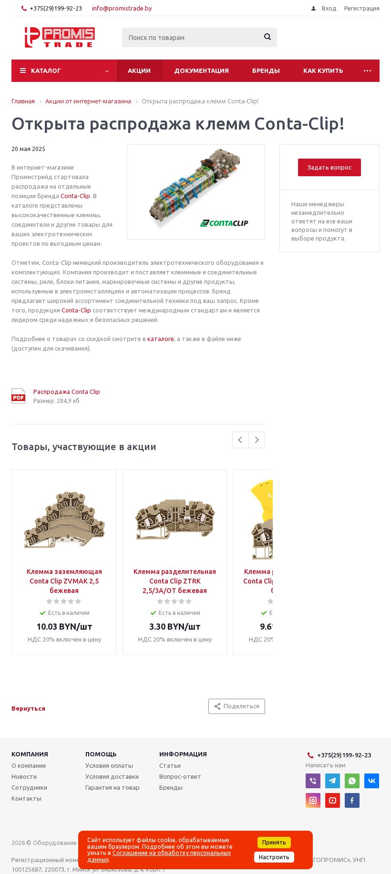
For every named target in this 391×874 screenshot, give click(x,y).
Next (257, 440)
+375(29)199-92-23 (56, 8)
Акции (139, 70)
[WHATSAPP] (352, 781)
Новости (24, 776)
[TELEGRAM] (332, 781)
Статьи (170, 765)
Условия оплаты (109, 765)
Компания (29, 754)
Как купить (323, 70)
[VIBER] (313, 781)
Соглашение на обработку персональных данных (159, 856)
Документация (201, 70)
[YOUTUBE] (332, 800)
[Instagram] (313, 800)
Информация (183, 754)
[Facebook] (352, 800)
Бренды (266, 70)
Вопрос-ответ (180, 776)
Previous (240, 440)
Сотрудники (29, 787)
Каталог (46, 70)
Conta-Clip (75, 195)
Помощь (101, 754)
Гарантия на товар (112, 787)
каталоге (160, 338)
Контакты (26, 798)
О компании (28, 765)
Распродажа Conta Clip (66, 391)
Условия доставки (112, 776)
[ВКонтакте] (371, 781)
